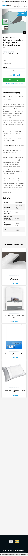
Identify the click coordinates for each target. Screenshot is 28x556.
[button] (5, 32)
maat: (5, 60)
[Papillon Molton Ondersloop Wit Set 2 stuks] (14, 372)
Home (3, 1)
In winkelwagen (14, 80)
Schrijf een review (14, 53)
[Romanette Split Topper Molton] (14, 336)
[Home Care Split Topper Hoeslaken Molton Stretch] (14, 260)
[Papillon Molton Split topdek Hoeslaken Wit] (14, 298)
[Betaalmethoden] (11, 542)
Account (21, 6)
